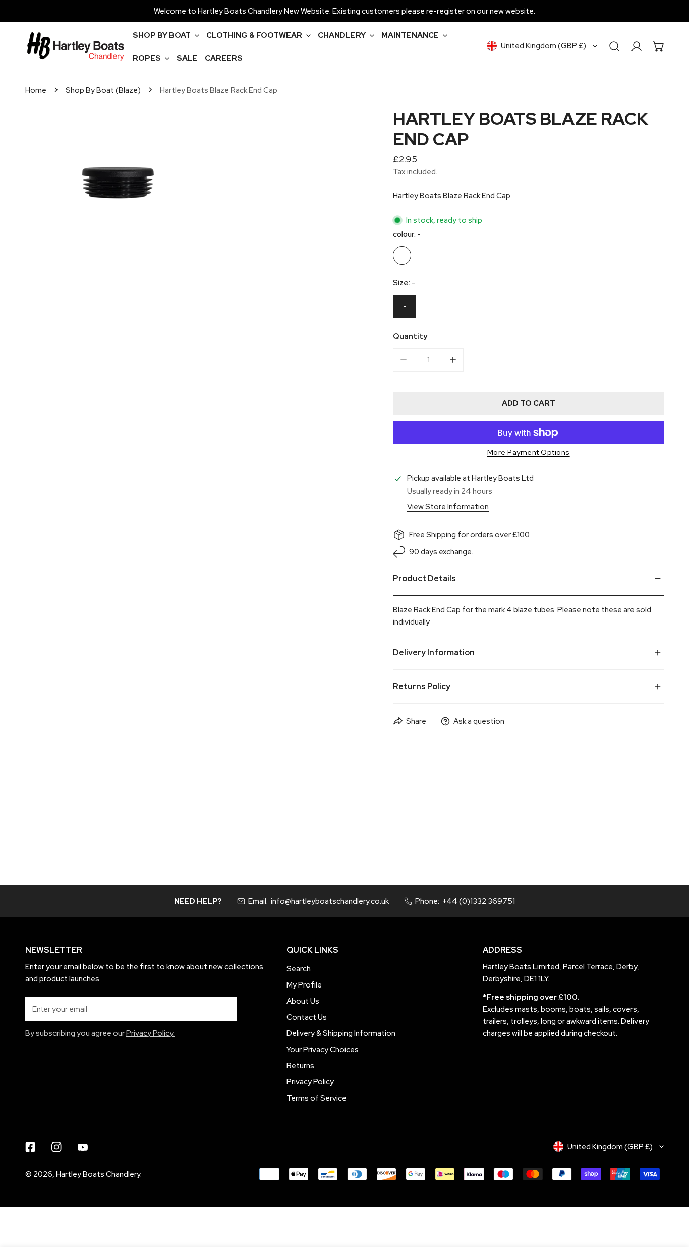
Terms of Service (316, 1098)
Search (298, 969)
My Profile (304, 985)
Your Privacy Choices (322, 1050)
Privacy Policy (310, 1082)
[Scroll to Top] (671, 1193)
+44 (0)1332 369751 (478, 901)
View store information (448, 507)
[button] (166, 35)
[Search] (614, 46)
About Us (302, 1001)
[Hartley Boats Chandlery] (75, 46)
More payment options (528, 452)
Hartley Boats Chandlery (98, 1174)
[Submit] (224, 1008)
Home (35, 90)
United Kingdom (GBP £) (543, 46)
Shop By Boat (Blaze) (103, 90)
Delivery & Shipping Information (340, 1033)
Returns (300, 1066)
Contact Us (306, 1017)
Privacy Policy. (150, 1033)
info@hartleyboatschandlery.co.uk (330, 901)
